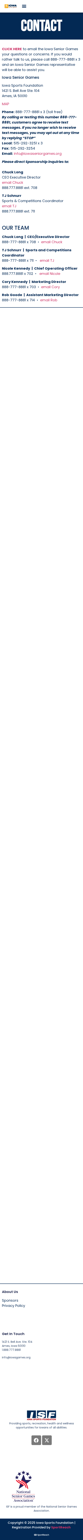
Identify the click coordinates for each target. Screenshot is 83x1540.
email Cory (50, 286)
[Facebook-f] (3, 1365)
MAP (5, 104)
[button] (24, 6)
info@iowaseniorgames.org (38, 153)
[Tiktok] (33, 1365)
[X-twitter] (47, 1440)
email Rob (48, 300)
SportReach (61, 1527)
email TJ (9, 206)
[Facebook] (36, 1440)
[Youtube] (25, 1365)
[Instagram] (18, 1365)
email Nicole (49, 273)
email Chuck (12, 182)
